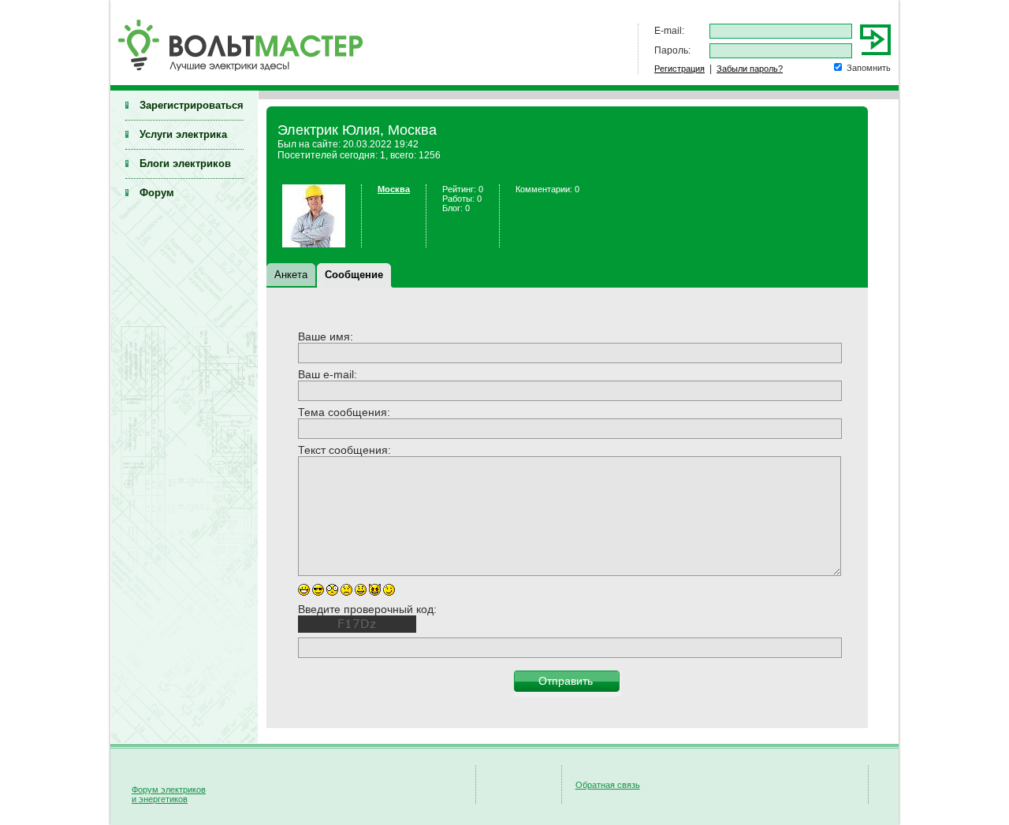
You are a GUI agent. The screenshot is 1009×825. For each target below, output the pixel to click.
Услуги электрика (183, 134)
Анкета (290, 275)
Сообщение (354, 275)
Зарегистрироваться (192, 105)
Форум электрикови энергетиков (169, 794)
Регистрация (679, 68)
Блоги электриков (185, 163)
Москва (394, 189)
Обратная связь (607, 785)
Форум (157, 193)
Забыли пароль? (750, 68)
